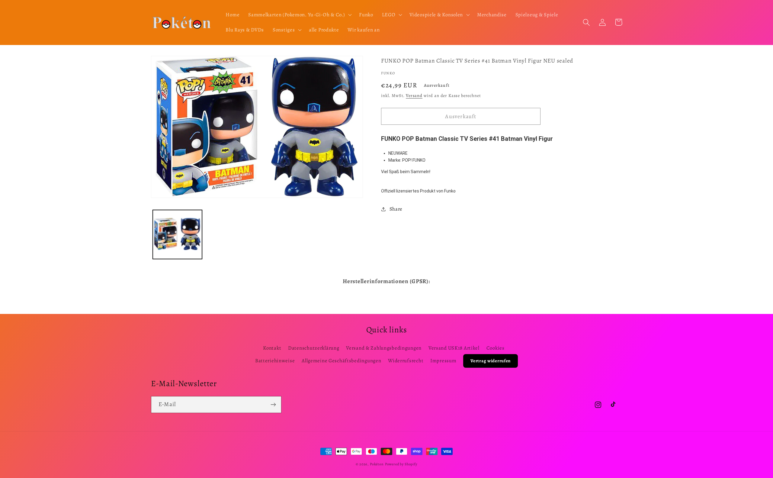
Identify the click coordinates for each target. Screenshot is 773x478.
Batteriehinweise (275, 360)
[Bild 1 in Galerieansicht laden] (177, 234)
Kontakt (272, 347)
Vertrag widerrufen (490, 361)
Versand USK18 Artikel (454, 347)
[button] (299, 14)
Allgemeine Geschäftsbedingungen (341, 360)
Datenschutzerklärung (313, 347)
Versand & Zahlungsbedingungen (384, 347)
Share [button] (396, 208)
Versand (414, 95)
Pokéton (377, 464)
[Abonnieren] (273, 404)
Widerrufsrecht (405, 360)
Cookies (495, 347)
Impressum (443, 360)
